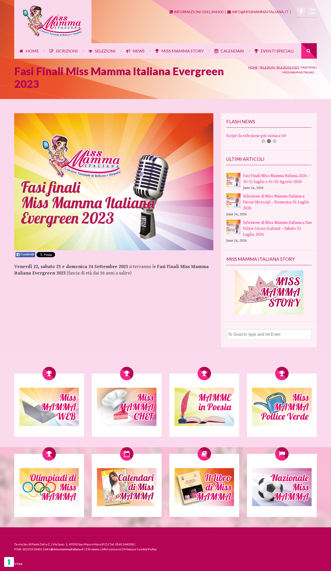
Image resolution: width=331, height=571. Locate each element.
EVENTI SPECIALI (277, 50)
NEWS (139, 50)
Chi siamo (93, 549)
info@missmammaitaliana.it (64, 549)
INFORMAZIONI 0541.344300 (198, 12)
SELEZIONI (105, 50)
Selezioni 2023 (287, 67)
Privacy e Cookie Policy (140, 549)
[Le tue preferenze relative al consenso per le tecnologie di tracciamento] (9, 562)
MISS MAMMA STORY (182, 50)
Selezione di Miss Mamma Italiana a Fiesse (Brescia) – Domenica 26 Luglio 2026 (276, 202)
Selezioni (267, 67)
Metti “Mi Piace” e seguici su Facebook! (261, 135)
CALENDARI (232, 50)
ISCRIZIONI (67, 50)
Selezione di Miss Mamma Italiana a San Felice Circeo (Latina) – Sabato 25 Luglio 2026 (277, 228)
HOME (32, 50)
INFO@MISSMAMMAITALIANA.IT (260, 12)
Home (253, 67)
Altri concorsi (111, 549)
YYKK (18, 564)
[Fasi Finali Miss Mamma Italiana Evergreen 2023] (113, 249)
